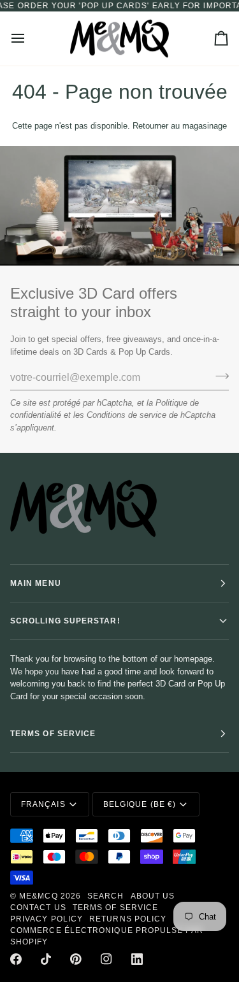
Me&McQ (38, 896)
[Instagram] (106, 959)
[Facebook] (16, 959)
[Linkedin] (137, 959)
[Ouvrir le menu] (29, 38)
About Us (153, 896)
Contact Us (38, 907)
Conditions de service (126, 415)
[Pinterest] (76, 959)
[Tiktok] (46, 959)
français (43, 804)
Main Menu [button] (35, 583)
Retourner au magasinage (180, 126)
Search (105, 896)
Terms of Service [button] (53, 733)
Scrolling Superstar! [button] (65, 620)
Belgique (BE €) (139, 804)
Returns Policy (127, 918)
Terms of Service (115, 907)
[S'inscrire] (218, 376)
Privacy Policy (46, 918)
